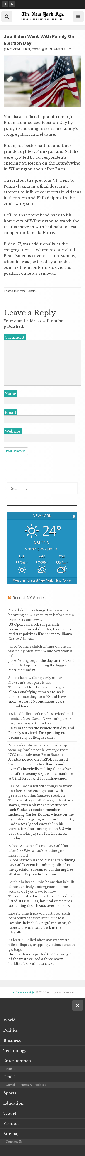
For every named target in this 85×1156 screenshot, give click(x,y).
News (21, 291)
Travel (9, 1113)
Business (12, 1040)
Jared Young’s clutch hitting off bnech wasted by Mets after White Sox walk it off (40, 651)
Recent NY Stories (29, 597)
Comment (14, 337)
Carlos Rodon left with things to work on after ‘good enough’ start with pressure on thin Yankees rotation (40, 791)
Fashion (11, 1123)
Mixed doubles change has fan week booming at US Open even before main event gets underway (41, 615)
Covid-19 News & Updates (26, 1085)
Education (13, 1103)
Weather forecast (42, 580)
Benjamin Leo (58, 49)
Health (10, 1077)
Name (10, 394)
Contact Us (14, 1142)
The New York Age (22, 992)
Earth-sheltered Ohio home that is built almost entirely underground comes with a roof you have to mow (41, 887)
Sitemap (11, 1133)
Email (10, 412)
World (9, 1020)
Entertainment (18, 1061)
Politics (31, 291)
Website (12, 431)
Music (10, 1069)
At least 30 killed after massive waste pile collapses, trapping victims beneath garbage (41, 945)
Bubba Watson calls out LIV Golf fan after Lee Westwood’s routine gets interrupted (38, 850)
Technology (15, 1050)
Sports (9, 1093)
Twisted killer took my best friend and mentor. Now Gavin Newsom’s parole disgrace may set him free (40, 718)
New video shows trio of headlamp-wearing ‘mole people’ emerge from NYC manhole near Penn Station (38, 750)
